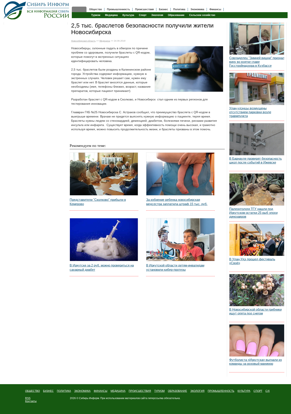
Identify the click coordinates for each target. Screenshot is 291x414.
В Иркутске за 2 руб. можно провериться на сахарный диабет (102, 267)
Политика (179, 9)
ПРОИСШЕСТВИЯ (140, 390)
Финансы (215, 9)
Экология (157, 15)
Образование (176, 15)
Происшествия (144, 9)
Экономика (197, 9)
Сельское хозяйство (202, 15)
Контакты (31, 401)
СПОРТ (258, 390)
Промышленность (118, 9)
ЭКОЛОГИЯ (197, 390)
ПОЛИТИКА (64, 390)
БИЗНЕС (48, 390)
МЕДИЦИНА (118, 390)
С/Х (267, 390)
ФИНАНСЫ (100, 390)
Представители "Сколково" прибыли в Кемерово (98, 202)
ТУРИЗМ (159, 390)
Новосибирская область (83, 41)
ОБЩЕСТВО (32, 390)
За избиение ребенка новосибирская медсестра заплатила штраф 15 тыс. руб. (176, 202)
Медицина (111, 15)
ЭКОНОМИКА (82, 390)
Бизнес (163, 9)
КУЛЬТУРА (244, 390)
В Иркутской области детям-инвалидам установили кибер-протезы (175, 267)
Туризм (95, 15)
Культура (128, 15)
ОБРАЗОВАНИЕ (177, 390)
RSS (27, 398)
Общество (95, 9)
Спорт (143, 15)
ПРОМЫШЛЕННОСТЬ (221, 390)
